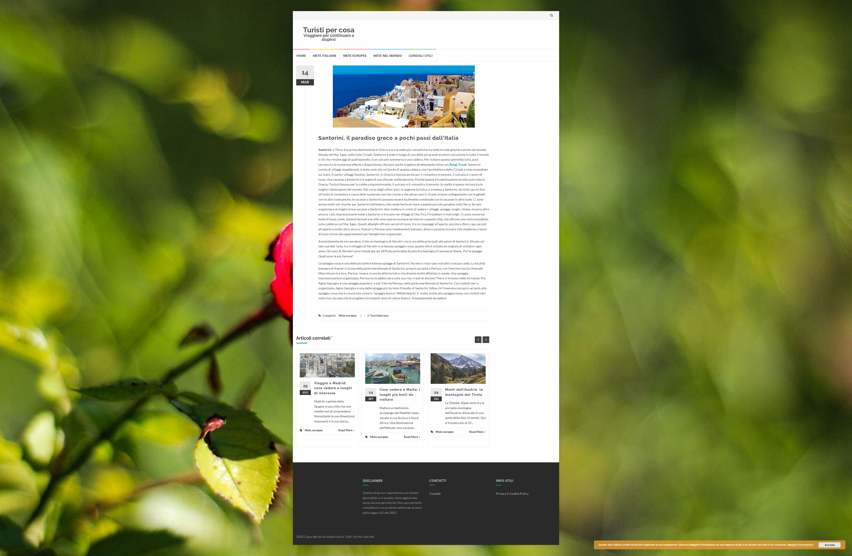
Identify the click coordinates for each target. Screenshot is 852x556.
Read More (345, 430)
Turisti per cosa (328, 30)
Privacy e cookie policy (512, 493)
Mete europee (355, 55)
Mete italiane (324, 55)
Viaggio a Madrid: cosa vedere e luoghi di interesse (333, 388)
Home (301, 55)
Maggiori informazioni (800, 544)
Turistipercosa (379, 315)
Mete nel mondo (387, 55)
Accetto (830, 545)
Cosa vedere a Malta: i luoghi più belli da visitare (400, 395)
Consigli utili (421, 55)
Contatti (435, 493)
